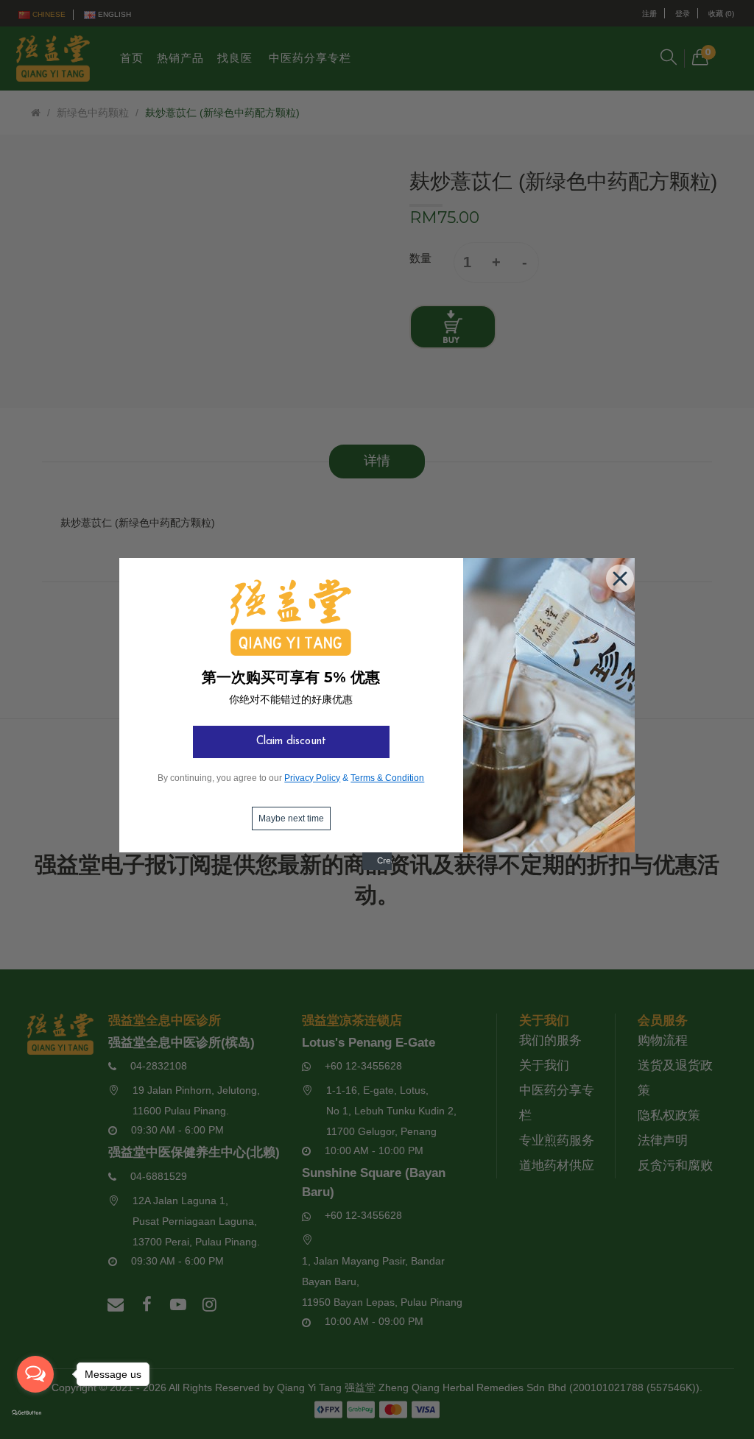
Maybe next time (291, 818)
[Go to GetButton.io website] (35, 1413)
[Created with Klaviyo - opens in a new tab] (377, 867)
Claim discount (291, 741)
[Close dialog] (617, 575)
